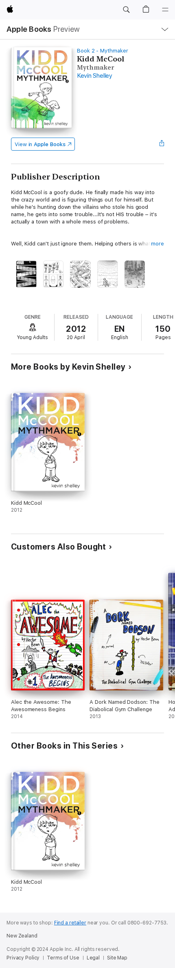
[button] (126, 10)
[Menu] (165, 10)
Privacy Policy (23, 958)
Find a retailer (70, 923)
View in (40, 144)
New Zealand (22, 936)
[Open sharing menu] (161, 144)
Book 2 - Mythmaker (102, 51)
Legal (93, 958)
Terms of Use (63, 958)
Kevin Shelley (94, 75)
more (157, 244)
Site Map (117, 958)
